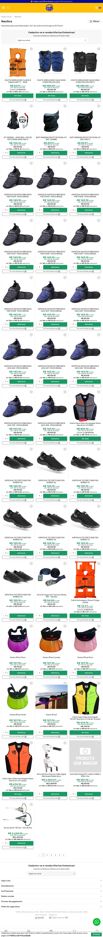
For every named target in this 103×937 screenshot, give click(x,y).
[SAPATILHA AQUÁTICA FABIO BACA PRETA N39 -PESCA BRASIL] (85, 245)
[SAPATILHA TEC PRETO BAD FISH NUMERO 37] (85, 531)
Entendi (96, 934)
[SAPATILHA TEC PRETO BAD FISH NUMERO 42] (51, 474)
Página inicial (6, 17)
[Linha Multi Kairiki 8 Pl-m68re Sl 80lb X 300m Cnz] (85, 770)
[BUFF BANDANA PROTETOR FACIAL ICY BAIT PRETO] (85, 131)
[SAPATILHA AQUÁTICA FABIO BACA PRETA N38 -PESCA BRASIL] (17, 303)
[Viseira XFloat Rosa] (85, 651)
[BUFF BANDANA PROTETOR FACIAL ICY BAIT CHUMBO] (51, 131)
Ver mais (17, 96)
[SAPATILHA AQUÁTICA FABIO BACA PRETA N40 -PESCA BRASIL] (51, 245)
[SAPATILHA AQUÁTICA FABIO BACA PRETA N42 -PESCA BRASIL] (85, 188)
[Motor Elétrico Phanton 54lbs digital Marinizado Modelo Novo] (51, 770)
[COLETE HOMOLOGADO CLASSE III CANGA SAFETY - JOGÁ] (17, 74)
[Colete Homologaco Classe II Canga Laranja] (85, 591)
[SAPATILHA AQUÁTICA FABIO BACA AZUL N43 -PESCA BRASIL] (85, 303)
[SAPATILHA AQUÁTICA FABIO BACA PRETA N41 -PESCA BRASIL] (17, 245)
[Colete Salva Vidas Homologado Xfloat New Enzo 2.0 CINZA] (85, 417)
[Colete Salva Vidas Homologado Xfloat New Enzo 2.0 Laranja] (17, 770)
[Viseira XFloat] (51, 709)
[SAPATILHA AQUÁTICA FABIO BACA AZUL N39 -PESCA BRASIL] (17, 417)
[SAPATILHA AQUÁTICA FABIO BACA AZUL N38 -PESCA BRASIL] (51, 417)
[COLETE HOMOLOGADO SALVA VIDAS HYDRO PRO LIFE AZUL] (51, 74)
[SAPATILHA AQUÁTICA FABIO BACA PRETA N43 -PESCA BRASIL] (51, 188)
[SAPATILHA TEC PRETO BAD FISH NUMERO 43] (17, 474)
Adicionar (21, 153)
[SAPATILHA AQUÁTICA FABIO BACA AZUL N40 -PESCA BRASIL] (85, 360)
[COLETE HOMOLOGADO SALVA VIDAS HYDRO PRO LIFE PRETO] (85, 74)
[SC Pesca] (49, 7)
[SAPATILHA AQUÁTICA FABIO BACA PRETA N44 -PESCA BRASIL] (17, 188)
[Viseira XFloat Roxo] (17, 651)
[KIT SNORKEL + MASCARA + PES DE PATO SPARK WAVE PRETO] (17, 131)
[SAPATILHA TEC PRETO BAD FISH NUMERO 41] (85, 474)
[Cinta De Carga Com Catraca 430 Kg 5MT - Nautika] (51, 591)
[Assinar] (85, 40)
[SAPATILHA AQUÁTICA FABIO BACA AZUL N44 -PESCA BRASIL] (51, 303)
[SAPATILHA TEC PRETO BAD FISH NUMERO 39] (51, 531)
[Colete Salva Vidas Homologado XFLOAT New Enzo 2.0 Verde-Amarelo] (85, 709)
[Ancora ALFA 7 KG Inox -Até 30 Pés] (17, 825)
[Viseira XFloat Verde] (17, 709)
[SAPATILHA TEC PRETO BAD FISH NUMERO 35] (17, 591)
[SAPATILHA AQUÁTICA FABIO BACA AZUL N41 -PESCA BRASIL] (51, 360)
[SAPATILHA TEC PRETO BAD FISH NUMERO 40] (17, 531)
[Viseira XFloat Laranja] (51, 651)
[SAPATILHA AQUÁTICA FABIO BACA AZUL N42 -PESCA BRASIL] (17, 360)
